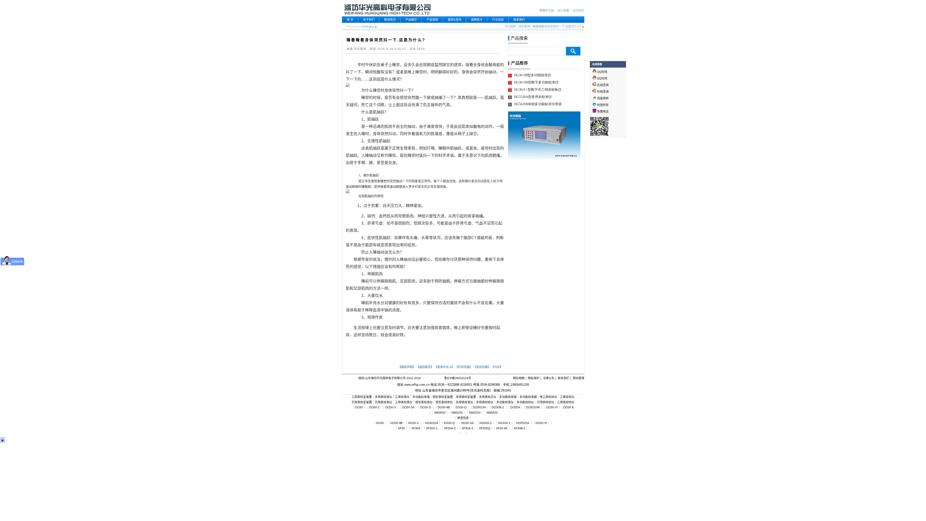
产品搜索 (432, 19)
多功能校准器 (528, 397)
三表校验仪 (567, 397)
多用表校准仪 (383, 397)
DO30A (515, 407)
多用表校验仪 (484, 402)
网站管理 (578, 378)
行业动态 (498, 19)
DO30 (359, 407)
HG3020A (431, 423)
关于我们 (368, 19)
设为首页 (578, 10)
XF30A (415, 428)
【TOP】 (497, 367)
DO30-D (425, 407)
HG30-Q (449, 423)
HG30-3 (413, 423)
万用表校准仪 (383, 402)
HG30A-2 (485, 423)
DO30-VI (552, 407)
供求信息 (463, 418)
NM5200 (457, 412)
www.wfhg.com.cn (416, 384)
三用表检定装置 (362, 397)
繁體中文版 (546, 10)
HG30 (380, 423)
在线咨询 (602, 85)
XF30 (401, 428)
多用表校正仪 (487, 397)
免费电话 (602, 111)
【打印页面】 (463, 367)
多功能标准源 (421, 397)
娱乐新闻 (524, 26)
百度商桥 (602, 98)
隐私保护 (533, 378)
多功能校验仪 (525, 402)
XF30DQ (484, 428)
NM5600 (492, 412)
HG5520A (522, 423)
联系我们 (519, 19)
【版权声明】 (406, 367)
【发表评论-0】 (444, 367)
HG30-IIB (396, 423)
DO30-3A (408, 407)
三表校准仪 (402, 397)
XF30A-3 (467, 428)
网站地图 (518, 378)
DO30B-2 (498, 407)
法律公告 (548, 378)
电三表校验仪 (548, 397)
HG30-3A (467, 423)
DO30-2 (374, 407)
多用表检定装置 (466, 397)
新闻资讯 (390, 19)
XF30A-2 (450, 428)
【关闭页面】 (481, 367)
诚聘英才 (477, 19)
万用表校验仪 (545, 402)
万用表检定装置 (362, 402)
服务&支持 (454, 19)
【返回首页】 (425, 367)
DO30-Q (461, 407)
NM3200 (475, 412)
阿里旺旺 (602, 105)
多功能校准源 (508, 397)
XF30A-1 (432, 428)
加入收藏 (563, 10)
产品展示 (411, 19)
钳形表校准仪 (424, 402)
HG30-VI (541, 423)
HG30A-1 (504, 423)
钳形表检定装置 (443, 397)
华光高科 (510, 26)
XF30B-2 (519, 428)
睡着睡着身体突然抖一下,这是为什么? (557, 26)
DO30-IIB (444, 407)
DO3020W (533, 407)
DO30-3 (390, 407)
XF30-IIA (501, 428)
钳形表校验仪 (444, 402)
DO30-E (568, 407)
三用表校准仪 (403, 402)
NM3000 (440, 412)
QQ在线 (601, 72)
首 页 (350, 19)
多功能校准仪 (505, 402)
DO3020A (479, 407)
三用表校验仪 (565, 402)
